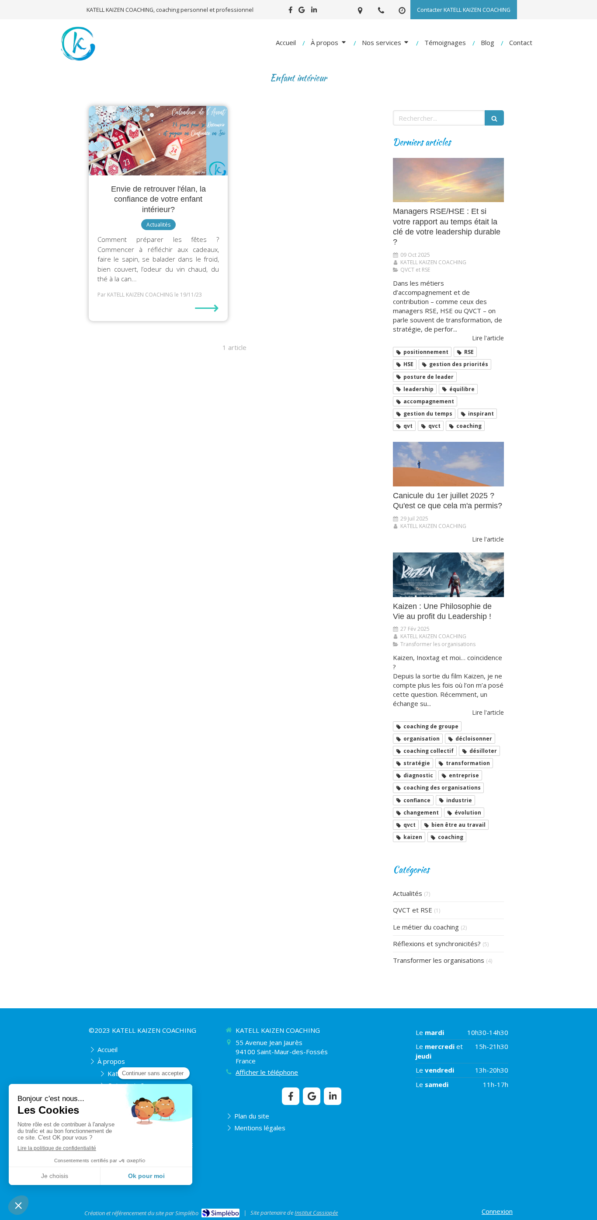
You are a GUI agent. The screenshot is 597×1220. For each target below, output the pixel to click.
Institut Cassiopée (316, 1213)
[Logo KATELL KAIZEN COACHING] (77, 60)
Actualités (407, 893)
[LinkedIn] (314, 12)
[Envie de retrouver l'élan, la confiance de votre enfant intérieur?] (158, 140)
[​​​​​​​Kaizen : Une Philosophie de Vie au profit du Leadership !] (448, 574)
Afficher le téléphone (267, 1072)
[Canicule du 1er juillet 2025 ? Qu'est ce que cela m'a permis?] (448, 464)
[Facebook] (290, 12)
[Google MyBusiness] (301, 12)
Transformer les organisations (438, 960)
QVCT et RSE (412, 909)
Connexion (497, 1211)
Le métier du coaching (426, 927)
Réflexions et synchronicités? (437, 943)
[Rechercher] (494, 118)
